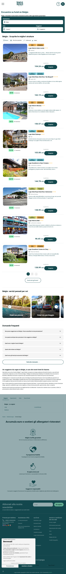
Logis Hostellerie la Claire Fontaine (38, 163)
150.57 (39, 123)
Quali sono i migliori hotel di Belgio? (14, 343)
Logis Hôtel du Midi (34, 220)
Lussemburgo (37, 407)
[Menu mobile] (3, 4)
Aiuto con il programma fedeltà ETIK (24, 527)
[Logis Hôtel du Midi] (15, 225)
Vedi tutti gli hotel (32, 280)
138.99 (39, 210)
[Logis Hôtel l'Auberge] (15, 139)
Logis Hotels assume (39, 535)
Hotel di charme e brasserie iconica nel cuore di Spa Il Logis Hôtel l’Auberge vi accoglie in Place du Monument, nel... (44, 139)
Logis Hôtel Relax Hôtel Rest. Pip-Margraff (40, 77)
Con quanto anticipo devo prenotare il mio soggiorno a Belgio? (21, 337)
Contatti (20, 523)
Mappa (6, 40)
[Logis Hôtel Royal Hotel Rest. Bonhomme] (15, 196)
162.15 (39, 95)
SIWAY (50, 572)
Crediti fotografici (53, 540)
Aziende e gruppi (38, 532)
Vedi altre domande (32, 362)
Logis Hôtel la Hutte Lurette (36, 48)
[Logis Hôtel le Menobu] (15, 110)
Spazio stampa (37, 526)
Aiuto (50, 534)
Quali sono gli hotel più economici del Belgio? (16, 355)
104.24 (39, 66)
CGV (50, 531)
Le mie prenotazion (23, 520)
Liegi (5, 407)
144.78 (39, 181)
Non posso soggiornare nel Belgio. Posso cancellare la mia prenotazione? (24, 331)
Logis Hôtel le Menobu (35, 106)
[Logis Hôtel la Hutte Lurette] (15, 53)
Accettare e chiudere (27, 566)
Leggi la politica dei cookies (9, 560)
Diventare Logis (37, 520)
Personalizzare (10, 566)
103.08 (39, 152)
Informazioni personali (54, 525)
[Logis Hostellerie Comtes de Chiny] (15, 254)
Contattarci (36, 529)
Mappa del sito (53, 537)
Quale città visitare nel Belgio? (13, 349)
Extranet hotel (37, 523)
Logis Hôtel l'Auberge (34, 134)
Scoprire (50, 67)
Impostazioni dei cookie (55, 528)
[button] (3, 571)
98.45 (39, 238)
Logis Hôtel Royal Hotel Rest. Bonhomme (40, 192)
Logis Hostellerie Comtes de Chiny (38, 249)
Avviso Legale (52, 522)
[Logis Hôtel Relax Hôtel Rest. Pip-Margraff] (15, 82)
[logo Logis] (20, 3)
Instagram (38, 545)
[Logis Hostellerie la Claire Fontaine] (15, 168)
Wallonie (6, 410)
